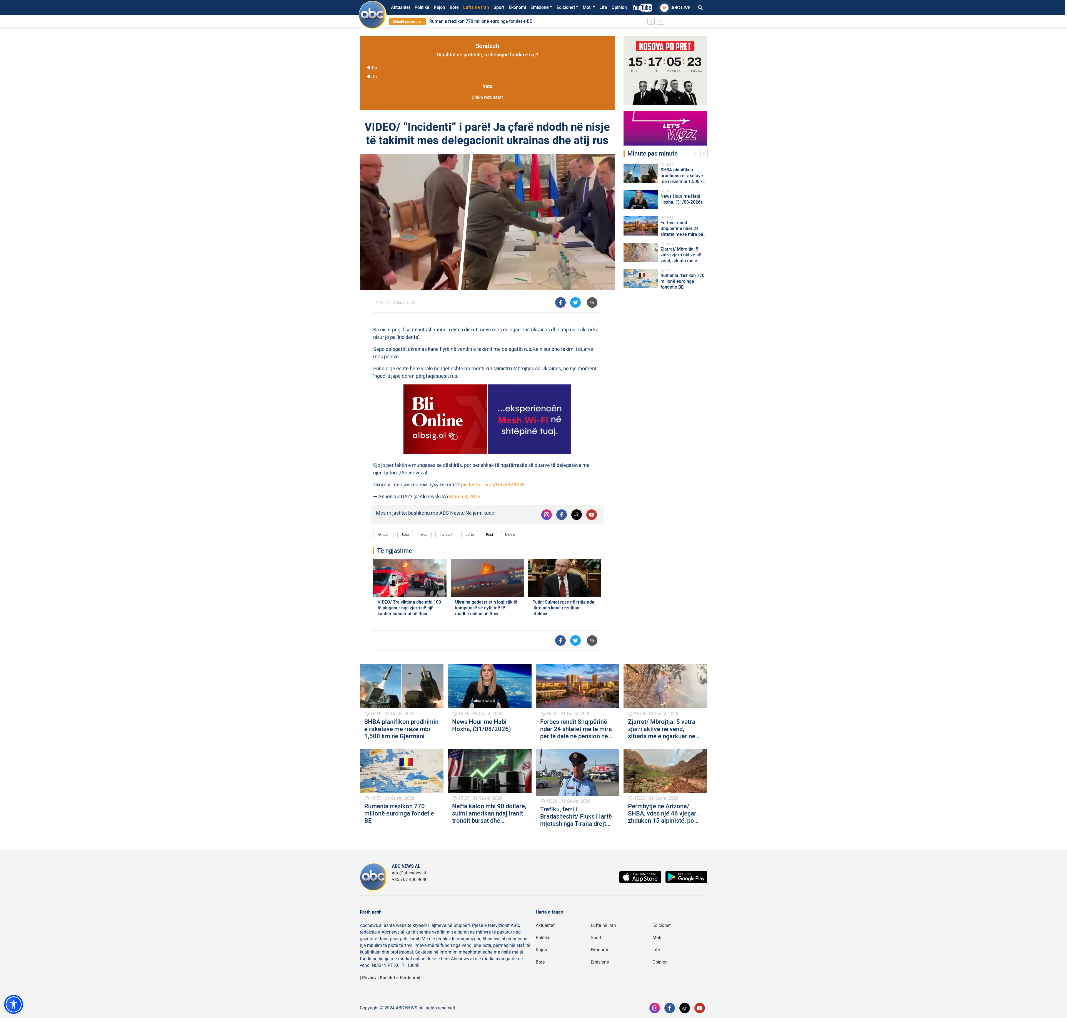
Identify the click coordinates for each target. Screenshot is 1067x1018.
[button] (14, 1004)
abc (424, 534)
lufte (469, 534)
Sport (498, 7)
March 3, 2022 (464, 497)
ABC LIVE (680, 8)
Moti (587, 7)
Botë (454, 7)
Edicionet (566, 7)
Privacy (369, 977)
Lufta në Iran (476, 7)
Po (374, 68)
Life (603, 7)
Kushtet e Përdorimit (400, 977)
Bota (405, 534)
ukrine (510, 534)
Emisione (539, 7)
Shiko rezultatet (487, 97)
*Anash (383, 534)
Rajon (439, 7)
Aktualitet (400, 7)
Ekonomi (517, 7)
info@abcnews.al (409, 873)
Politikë (422, 7)
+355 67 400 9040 (410, 879)
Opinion (619, 7)
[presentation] (695, 154)
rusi (489, 534)
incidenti (446, 534)
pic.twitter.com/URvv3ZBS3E (493, 485)
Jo (374, 77)
